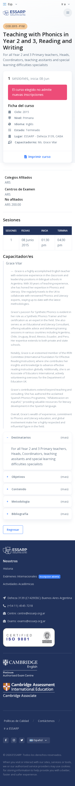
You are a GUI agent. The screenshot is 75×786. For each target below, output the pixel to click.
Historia (8, 568)
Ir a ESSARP (11, 728)
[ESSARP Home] (20, 12)
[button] (37, 437)
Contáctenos (46, 721)
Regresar (13, 530)
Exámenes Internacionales (31, 576)
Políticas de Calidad (16, 721)
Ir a (63, 4)
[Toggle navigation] (67, 12)
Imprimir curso (39, 156)
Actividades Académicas (18, 584)
